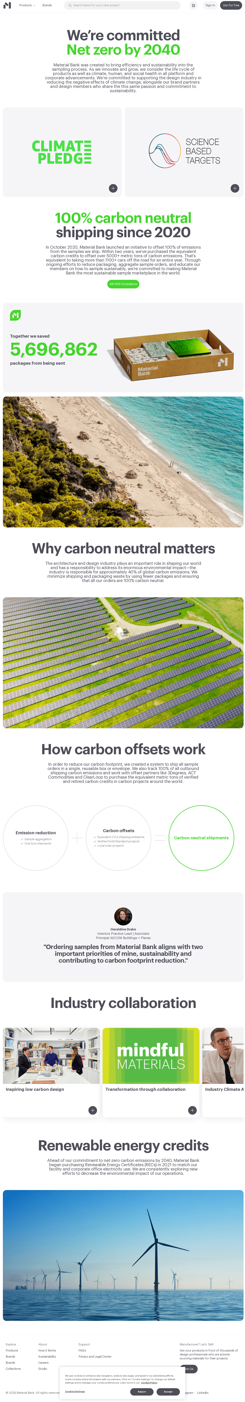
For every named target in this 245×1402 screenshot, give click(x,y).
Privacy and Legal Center (95, 1356)
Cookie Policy (149, 1383)
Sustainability (47, 1356)
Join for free (231, 5)
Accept (168, 1392)
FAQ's (82, 1350)
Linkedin (202, 1392)
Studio (42, 1368)
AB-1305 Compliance (123, 284)
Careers (43, 1362)
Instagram (186, 1392)
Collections (13, 1368)
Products (25, 5)
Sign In (210, 5)
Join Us (188, 1369)
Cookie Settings (75, 1391)
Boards (10, 1362)
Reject (142, 1392)
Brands (47, 5)
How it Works (47, 1350)
